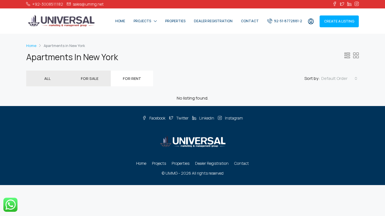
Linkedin (206, 118)
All (47, 78)
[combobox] (339, 78)
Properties (175, 21)
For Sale (89, 78)
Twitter (182, 118)
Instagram (233, 118)
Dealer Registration (213, 21)
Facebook (157, 118)
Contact (250, 21)
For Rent (132, 78)
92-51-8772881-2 (287, 21)
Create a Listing (339, 21)
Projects (142, 21)
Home (120, 21)
